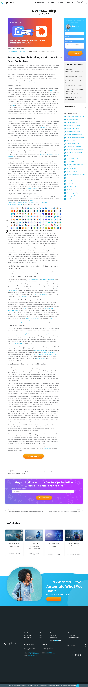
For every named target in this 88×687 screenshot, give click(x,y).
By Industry (60, 2)
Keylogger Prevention (40, 351)
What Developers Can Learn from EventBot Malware (73, 98)
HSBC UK (38, 202)
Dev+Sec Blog (14, 51)
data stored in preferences (17, 336)
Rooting (25, 308)
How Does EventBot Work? (71, 74)
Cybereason (11, 71)
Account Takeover (32, 188)
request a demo (40, 358)
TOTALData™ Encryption (17, 343)
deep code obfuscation (47, 279)
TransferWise (12, 204)
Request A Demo (28, 637)
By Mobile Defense (39, 2)
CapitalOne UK (31, 202)
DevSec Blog (22, 51)
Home (9, 51)
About (40, 637)
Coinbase (19, 204)
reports (52, 90)
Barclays (19, 202)
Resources (70, 2)
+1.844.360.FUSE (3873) (33, 653)
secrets (30, 336)
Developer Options (13, 310)
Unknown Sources (49, 308)
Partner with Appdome (73, 637)
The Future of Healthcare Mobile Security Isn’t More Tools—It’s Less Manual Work (34, 547)
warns (13, 105)
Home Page (27, 632)
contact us (47, 449)
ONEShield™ (24, 296)
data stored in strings (41, 334)
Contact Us (26, 640)
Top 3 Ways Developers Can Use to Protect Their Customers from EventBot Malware (75, 80)
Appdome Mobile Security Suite (49, 352)
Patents (41, 640)
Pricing (40, 635)
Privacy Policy (71, 635)
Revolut (15, 202)
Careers (55, 640)
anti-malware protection (32, 318)
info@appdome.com (32, 655)
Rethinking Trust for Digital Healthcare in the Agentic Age (14, 545)
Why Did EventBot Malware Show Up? (74, 71)
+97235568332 (48, 652)
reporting (43, 127)
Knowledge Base (54, 632)
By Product (51, 2)
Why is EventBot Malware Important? (74, 76)
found (16, 197)
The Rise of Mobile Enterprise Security (74, 544)
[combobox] (76, 645)
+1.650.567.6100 (31, 652)
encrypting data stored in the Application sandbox (21, 334)
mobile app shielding (32, 279)
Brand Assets (71, 640)
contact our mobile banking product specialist (32, 82)
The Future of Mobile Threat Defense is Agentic (54, 545)
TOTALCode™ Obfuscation (40, 294)
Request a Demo (33, 456)
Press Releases (53, 637)
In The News (53, 635)
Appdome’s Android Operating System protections (33, 322)
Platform (41, 632)
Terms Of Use (71, 632)
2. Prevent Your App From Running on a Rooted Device (75, 90)
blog (16, 121)
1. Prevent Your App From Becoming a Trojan (75, 86)
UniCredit (24, 202)
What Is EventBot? (69, 69)
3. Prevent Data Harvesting (72, 94)
